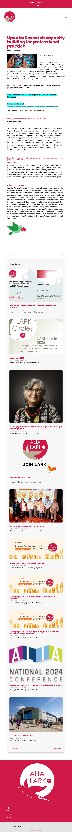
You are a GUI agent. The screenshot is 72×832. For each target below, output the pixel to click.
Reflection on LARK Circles (21, 736)
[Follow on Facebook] (34, 5)
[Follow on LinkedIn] (37, 5)
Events (8, 814)
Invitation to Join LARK (19, 477)
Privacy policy (32, 830)
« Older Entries (13, 749)
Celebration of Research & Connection (26, 526)
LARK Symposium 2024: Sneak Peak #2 (26, 563)
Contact (8, 817)
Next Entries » (58, 749)
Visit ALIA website (36, 3)
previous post (17, 85)
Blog (7, 807)
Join (7, 810)
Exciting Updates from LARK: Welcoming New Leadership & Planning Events (35, 428)
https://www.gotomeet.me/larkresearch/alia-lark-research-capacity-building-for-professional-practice (32, 106)
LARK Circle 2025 (16, 358)
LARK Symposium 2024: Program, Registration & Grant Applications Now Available (34, 632)
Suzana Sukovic (15, 310)
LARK (10, 50)
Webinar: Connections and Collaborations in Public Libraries (32, 307)
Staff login (41, 830)
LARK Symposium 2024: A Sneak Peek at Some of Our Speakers (32, 597)
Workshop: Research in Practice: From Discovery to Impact (35, 685)
